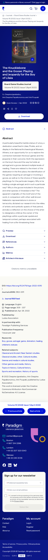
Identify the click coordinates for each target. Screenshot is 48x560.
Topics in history (9, 368)
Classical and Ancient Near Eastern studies (21, 353)
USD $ (21, 556)
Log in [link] (28, 523)
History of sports (30, 371)
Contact (5, 523)
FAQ (4, 527)
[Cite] (4, 109)
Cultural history (24, 368)
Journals (9, 15)
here (37, 2)
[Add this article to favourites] (16, 109)
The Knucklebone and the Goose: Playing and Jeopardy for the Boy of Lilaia (23, 22)
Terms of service (8, 544)
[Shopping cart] (35, 8)
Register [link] (29, 527)
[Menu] (43, 8)
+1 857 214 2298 (13, 443)
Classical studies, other (12, 357)
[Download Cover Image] (32, 59)
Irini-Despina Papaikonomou (13, 97)
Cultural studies (30, 357)
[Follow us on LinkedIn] (10, 465)
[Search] (31, 8)
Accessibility (7, 547)
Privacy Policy (19, 501)
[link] (14, 427)
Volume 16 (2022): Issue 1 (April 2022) (16, 19)
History (27, 364)
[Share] (8, 109)
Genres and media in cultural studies (18, 360)
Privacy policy (21, 544)
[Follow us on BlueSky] (15, 465)
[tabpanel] (24, 180)
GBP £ (29, 556)
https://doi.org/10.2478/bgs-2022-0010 (24, 286)
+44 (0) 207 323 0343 (16, 450)
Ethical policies (34, 544)
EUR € (14, 556)
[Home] (3, 8)
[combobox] (24, 482)
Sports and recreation (12, 371)
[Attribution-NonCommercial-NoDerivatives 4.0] (34, 103)
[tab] (24, 129)
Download (25, 116)
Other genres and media (13, 364)
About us (6, 531)
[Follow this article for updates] (12, 109)
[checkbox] (5, 495)
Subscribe (24, 507)
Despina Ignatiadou (13, 94)
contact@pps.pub (14, 436)
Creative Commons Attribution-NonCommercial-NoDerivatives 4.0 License (19, 389)
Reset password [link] (33, 531)
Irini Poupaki (34, 97)
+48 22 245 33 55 (14, 458)
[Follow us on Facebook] (4, 465)
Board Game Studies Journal (24, 15)
